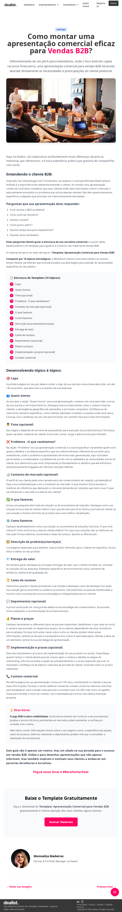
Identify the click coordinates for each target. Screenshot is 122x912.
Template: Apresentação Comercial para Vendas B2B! (83, 252)
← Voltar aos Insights (19, 886)
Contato (100, 904)
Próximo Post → (106, 886)
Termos (92, 904)
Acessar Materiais (61, 822)
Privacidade (82, 904)
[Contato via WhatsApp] (115, 892)
